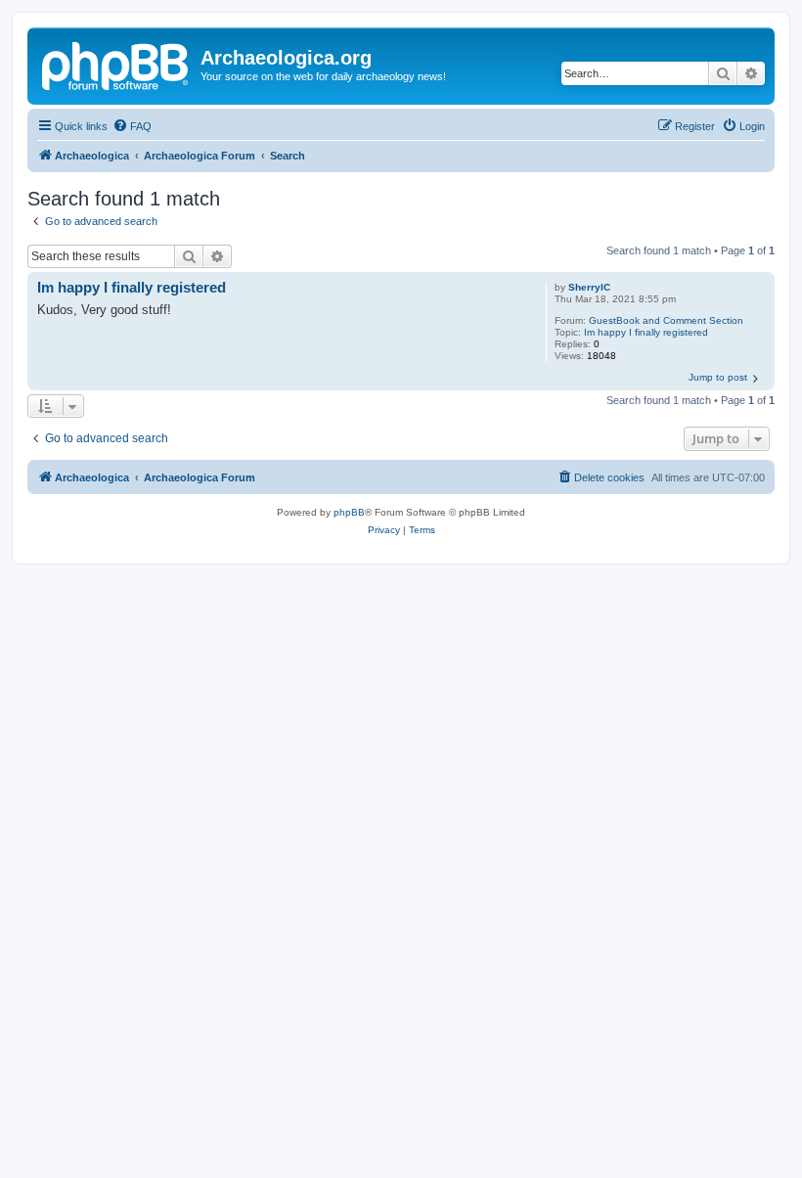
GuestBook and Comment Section (666, 320)
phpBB (349, 512)
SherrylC (589, 287)
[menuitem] (132, 126)
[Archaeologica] (116, 63)
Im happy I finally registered (646, 332)
